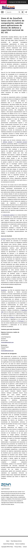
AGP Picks (3, 2)
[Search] (19, 12)
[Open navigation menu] (2, 12)
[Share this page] (26, 12)
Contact (25, 546)
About (7, 541)
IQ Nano (11, 317)
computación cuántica (8, 215)
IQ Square (21, 321)
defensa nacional (7, 142)
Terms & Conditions (20, 544)
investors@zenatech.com (7, 342)
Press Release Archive (16, 541)
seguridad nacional (21, 142)
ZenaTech (3, 239)
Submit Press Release (8, 544)
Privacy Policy (17, 546)
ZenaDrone (4, 290)
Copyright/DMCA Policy (7, 546)
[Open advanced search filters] (22, 12)
